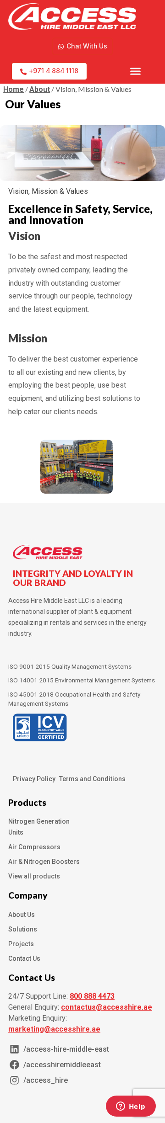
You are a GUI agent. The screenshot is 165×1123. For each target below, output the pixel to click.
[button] (135, 71)
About (39, 89)
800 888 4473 (92, 996)
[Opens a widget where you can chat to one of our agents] (130, 1107)
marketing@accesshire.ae (54, 1029)
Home (13, 89)
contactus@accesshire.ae (106, 1007)
